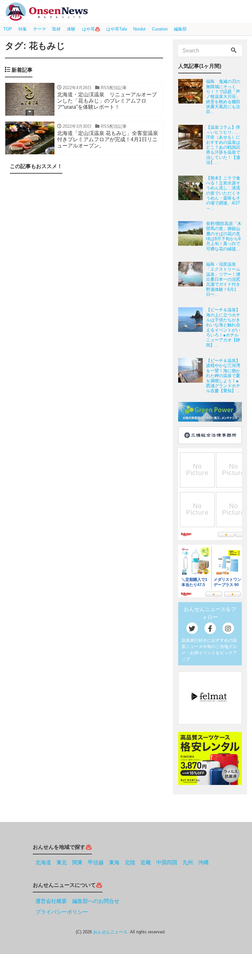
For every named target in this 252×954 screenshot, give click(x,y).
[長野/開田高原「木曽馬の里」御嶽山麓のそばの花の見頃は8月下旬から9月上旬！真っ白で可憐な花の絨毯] (192, 236)
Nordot (139, 29)
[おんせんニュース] (46, 11)
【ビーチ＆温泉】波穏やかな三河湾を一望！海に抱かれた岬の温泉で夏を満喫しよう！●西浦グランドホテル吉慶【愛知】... (223, 375)
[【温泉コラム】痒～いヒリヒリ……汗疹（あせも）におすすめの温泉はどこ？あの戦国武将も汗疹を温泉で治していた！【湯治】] (192, 145)
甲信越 (96, 862)
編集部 (180, 29)
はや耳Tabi (116, 29)
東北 (61, 862)
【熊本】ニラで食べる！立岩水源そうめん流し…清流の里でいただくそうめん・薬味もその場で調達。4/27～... (223, 193)
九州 (187, 862)
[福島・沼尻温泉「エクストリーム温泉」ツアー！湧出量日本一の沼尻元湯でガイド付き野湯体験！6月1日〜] (192, 279)
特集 (22, 29)
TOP (7, 29)
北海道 (43, 862)
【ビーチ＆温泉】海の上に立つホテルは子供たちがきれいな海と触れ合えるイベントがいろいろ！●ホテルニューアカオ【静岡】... (223, 327)
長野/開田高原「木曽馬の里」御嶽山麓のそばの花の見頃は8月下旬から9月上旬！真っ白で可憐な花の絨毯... (224, 236)
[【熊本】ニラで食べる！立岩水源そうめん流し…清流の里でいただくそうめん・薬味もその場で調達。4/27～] (192, 193)
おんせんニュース (110, 931)
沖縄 (203, 862)
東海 (114, 862)
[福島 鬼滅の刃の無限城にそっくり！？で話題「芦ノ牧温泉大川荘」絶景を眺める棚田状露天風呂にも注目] (192, 96)
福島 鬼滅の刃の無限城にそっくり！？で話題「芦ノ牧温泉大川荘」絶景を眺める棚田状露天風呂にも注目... (223, 96)
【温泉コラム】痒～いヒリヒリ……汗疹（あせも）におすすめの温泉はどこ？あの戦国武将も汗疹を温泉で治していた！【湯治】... (223, 145)
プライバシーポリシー (61, 912)
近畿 (145, 862)
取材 (56, 29)
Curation (160, 29)
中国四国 (166, 862)
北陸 (130, 862)
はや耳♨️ (91, 29)
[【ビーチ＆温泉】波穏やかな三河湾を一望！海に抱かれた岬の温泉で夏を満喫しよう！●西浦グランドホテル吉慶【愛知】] (192, 375)
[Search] (234, 51)
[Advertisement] (84, 499)
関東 (77, 862)
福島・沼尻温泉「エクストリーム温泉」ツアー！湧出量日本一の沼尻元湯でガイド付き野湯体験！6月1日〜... (223, 279)
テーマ (39, 29)
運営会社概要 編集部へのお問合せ (77, 901)
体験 (71, 29)
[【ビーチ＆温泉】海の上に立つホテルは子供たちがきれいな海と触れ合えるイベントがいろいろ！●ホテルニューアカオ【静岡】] (192, 327)
